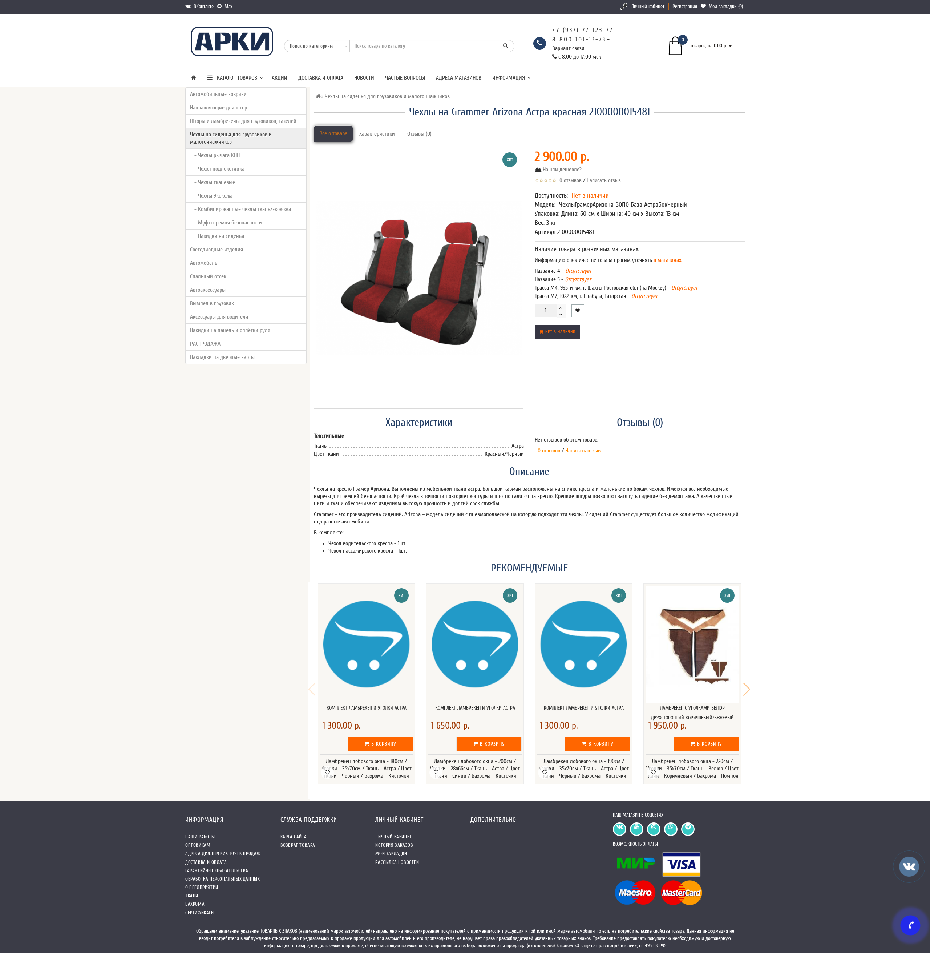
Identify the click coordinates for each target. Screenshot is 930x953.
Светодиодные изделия (216, 249)
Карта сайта (293, 837)
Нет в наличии (559, 331)
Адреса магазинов (458, 78)
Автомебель (203, 263)
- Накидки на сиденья (217, 236)
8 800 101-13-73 (579, 39)
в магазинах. (667, 260)
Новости (364, 78)
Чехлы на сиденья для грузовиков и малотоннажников (231, 138)
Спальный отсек (208, 276)
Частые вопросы (405, 78)
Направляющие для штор (218, 107)
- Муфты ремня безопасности (226, 222)
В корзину (382, 744)
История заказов (394, 845)
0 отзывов (569, 181)
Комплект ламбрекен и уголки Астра (367, 708)
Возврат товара (297, 845)
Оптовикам (197, 845)
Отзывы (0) (419, 134)
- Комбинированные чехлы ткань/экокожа (240, 209)
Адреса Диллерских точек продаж (222, 853)
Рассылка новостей (397, 862)
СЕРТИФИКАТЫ (200, 913)
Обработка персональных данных (222, 879)
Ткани (191, 895)
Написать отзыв (604, 181)
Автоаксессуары (208, 290)
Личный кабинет (647, 6)
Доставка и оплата (320, 78)
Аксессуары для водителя (219, 317)
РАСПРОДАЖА (205, 343)
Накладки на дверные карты (222, 357)
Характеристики (377, 134)
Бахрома (195, 904)
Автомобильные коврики (218, 94)
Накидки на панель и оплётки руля (230, 330)
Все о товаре (333, 133)
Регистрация (684, 6)
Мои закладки (391, 853)
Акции (279, 78)
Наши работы (200, 837)
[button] (747, 689)
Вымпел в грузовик (212, 303)
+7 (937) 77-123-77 (582, 30)
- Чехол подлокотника (217, 169)
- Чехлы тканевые (212, 182)
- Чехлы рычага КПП (215, 155)
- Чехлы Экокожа (211, 195)
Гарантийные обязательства (216, 870)
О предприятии (201, 887)
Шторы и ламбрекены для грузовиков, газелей (243, 121)
